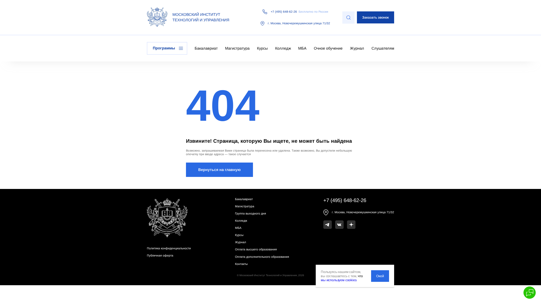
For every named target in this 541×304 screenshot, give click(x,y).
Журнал (357, 48)
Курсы (262, 48)
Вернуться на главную (219, 170)
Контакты (241, 264)
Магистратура (237, 48)
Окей (380, 276)
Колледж (283, 48)
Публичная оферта (160, 255)
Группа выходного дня (250, 213)
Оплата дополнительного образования (262, 256)
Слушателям (383, 48)
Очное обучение (328, 48)
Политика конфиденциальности (169, 248)
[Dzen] (351, 224)
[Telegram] (327, 224)
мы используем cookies (339, 280)
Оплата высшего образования (256, 249)
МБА (302, 48)
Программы (164, 48)
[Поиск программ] (348, 17)
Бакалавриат (206, 48)
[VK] (339, 224)
